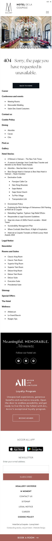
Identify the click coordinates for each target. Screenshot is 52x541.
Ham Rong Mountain (20, 185)
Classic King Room (15, 257)
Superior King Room (15, 264)
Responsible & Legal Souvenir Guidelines (24, 217)
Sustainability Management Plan (20, 226)
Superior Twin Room (15, 267)
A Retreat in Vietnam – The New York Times (25, 159)
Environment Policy (15, 204)
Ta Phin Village (18, 196)
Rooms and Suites (10, 251)
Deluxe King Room (15, 271)
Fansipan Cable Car (19, 182)
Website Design (39, 528)
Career (5, 91)
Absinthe (11, 130)
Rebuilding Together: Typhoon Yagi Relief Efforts (26, 213)
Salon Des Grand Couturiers (18, 109)
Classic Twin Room (15, 260)
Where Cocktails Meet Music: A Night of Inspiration (27, 229)
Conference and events (12, 96)
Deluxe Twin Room (15, 274)
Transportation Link (19, 199)
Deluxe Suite (13, 278)
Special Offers (8, 296)
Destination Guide (14, 177)
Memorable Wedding (15, 105)
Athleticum (12, 312)
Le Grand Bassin (14, 315)
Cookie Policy (8, 120)
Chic (9, 137)
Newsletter (7, 246)
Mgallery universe (26, 486)
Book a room (26, 537)
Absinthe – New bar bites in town (20, 168)
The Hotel (6, 301)
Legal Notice (7, 240)
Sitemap (5, 290)
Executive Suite (14, 281)
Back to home (26, 86)
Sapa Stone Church (19, 192)
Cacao (10, 134)
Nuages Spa (12, 319)
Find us (5, 143)
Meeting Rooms (14, 102)
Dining (5, 125)
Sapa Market (17, 189)
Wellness (6, 306)
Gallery (5, 148)
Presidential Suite (14, 285)
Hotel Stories (8, 154)
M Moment (26, 491)
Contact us (7, 114)
